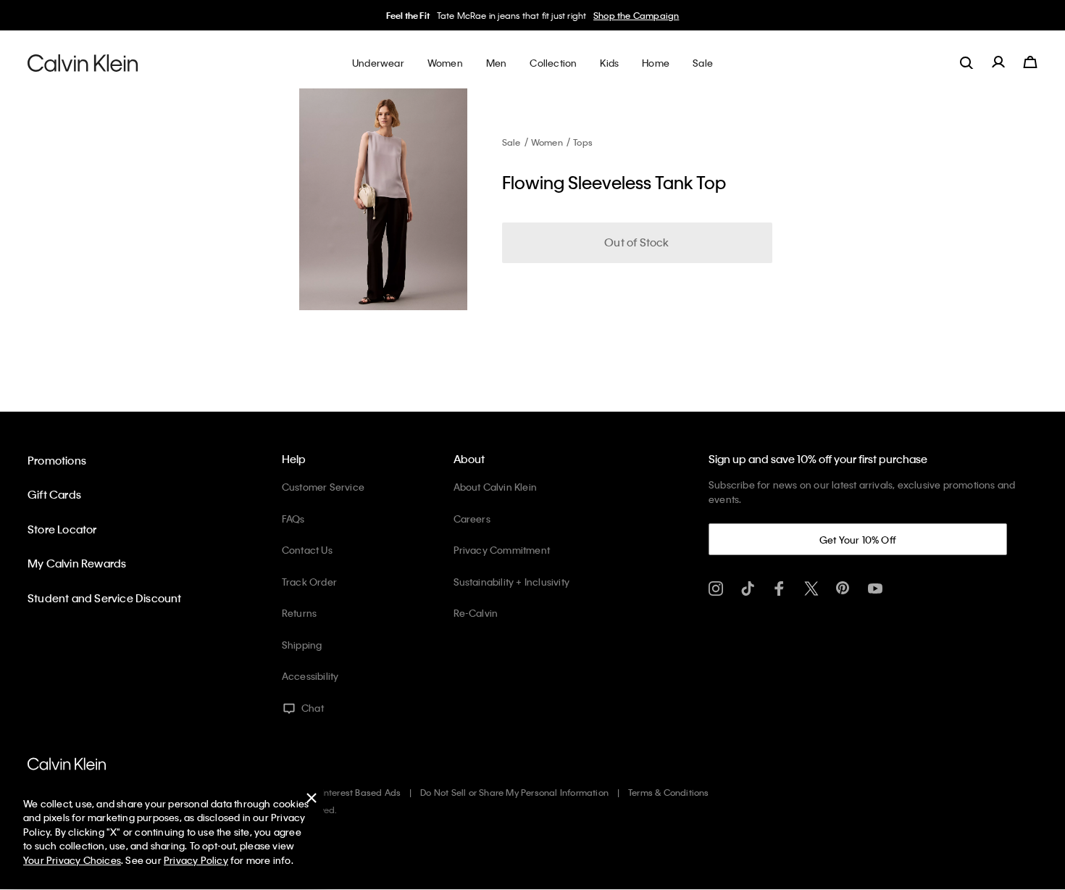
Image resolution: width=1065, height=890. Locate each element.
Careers (472, 518)
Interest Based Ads (361, 792)
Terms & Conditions (668, 792)
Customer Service (323, 487)
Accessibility (310, 676)
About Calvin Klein (496, 487)
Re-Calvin (476, 613)
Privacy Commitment (502, 550)
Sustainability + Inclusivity (512, 581)
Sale (511, 142)
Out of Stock (636, 242)
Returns (299, 613)
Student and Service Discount (105, 598)
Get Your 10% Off (857, 539)
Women (547, 142)
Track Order (309, 581)
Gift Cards (54, 494)
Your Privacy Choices (72, 860)
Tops (583, 142)
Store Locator (62, 529)
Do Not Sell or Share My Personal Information (514, 792)
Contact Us (307, 550)
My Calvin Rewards (77, 563)
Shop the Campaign (636, 15)
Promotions (57, 460)
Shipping (302, 645)
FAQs (293, 518)
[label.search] (966, 62)
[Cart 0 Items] (1030, 62)
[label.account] (998, 62)
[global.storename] (83, 62)
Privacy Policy (196, 860)
